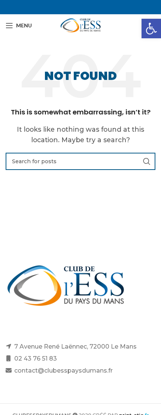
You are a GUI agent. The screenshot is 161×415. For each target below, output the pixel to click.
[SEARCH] (146, 161)
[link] (151, 28)
